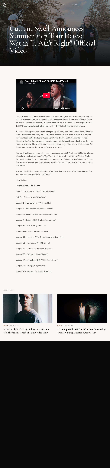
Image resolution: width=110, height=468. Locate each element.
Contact (74, 5)
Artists (29, 5)
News (49, 5)
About (40, 5)
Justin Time (61, 5)
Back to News (16, 15)
